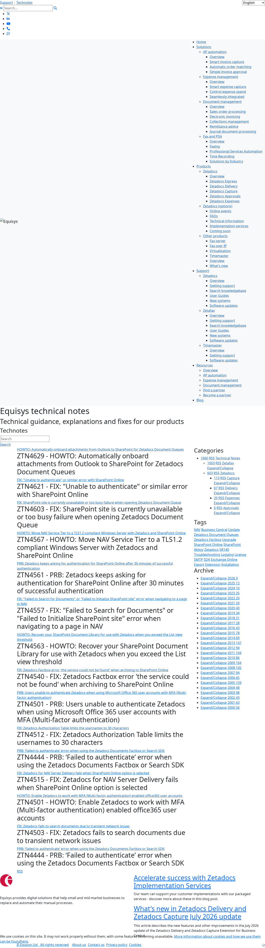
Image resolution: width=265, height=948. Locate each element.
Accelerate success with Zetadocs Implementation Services (184, 881)
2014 (234, 638)
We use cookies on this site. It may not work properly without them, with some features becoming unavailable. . (130, 939)
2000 (234, 707)
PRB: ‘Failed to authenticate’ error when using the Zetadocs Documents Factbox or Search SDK (91, 750)
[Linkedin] (8, 18)
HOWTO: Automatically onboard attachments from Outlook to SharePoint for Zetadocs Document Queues (100, 449)
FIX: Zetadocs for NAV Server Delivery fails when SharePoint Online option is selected (83, 773)
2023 (234, 593)
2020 (234, 608)
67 (216, 488)
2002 (234, 697)
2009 (234, 662)
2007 (234, 672)
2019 (234, 613)
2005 (234, 682)
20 (216, 498)
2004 (234, 687)
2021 (234, 603)
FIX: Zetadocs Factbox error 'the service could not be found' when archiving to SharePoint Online (92, 670)
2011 (234, 653)
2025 (234, 583)
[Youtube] (8, 23)
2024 (234, 588)
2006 (234, 677)
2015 (234, 633)
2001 (234, 702)
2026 (233, 578)
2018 (234, 618)
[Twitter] (8, 13)
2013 (234, 643)
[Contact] (8, 28)
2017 (234, 623)
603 (210, 473)
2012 (234, 648)
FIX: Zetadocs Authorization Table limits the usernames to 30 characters (73, 728)
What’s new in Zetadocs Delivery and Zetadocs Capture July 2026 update (190, 912)
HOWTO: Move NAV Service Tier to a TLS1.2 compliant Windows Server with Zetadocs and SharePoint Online (101, 533)
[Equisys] (9, 221)
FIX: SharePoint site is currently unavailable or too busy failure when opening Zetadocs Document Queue (99, 502)
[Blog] (8, 33)
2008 (234, 667)
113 (216, 478)
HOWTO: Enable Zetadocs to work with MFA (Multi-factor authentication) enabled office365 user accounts (99, 795)
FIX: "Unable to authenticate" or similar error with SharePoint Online (70, 480)
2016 (234, 628)
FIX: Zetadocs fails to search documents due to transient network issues (73, 826)
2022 (234, 598)
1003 (211, 463)
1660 (204, 458)
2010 (234, 657)
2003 (234, 692)
